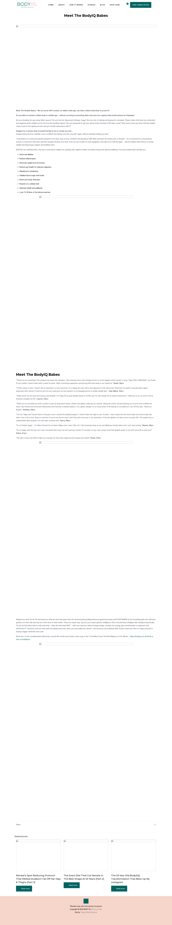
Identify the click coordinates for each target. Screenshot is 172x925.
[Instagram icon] (88, 916)
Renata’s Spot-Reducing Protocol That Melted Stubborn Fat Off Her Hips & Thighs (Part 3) (38, 879)
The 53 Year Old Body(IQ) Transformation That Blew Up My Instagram (130, 879)
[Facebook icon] (83, 916)
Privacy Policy (97, 909)
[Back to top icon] (86, 901)
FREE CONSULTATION (140, 5)
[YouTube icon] (86, 916)
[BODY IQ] (27, 5)
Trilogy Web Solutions (89, 912)
